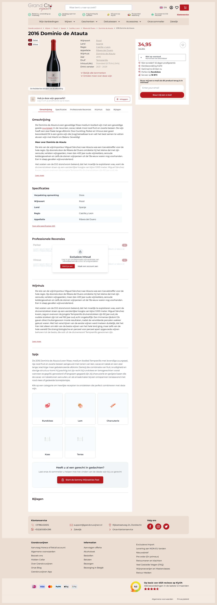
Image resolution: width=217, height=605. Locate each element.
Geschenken (88, 21)
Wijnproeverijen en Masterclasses (153, 569)
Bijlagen (117, 109)
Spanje (63, 28)
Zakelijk (174, 21)
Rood (55, 28)
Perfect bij (151, 72)
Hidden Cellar (38, 559)
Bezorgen (89, 563)
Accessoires (132, 21)
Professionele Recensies (80, 109)
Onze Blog (36, 568)
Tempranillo (102, 60)
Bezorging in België (93, 568)
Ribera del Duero (89, 28)
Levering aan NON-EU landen (151, 548)
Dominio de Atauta (106, 28)
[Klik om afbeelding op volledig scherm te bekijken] (53, 64)
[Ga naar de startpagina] (40, 7)
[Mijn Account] (171, 7)
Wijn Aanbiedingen (49, 21)
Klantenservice (183, 14)
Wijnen (68, 21)
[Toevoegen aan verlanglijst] (183, 45)
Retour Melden (143, 573)
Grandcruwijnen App (41, 572)
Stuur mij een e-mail (162, 95)
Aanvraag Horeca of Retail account (48, 547)
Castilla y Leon (74, 28)
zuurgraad (47, 128)
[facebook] (150, 527)
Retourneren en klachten (149, 560)
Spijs (108, 109)
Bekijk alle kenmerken (94, 73)
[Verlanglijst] (176, 7)
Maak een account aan (88, 266)
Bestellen (88, 555)
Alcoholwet (89, 551)
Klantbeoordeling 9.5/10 (151, 66)
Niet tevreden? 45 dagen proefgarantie (158, 63)
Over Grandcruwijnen (41, 563)
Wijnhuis (98, 109)
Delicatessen (110, 21)
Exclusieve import (145, 544)
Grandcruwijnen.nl (35, 28)
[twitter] (166, 527)
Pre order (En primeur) (147, 556)
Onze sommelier (156, 21)
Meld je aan (67, 266)
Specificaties (61, 109)
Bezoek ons (37, 555)
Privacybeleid (183, 599)
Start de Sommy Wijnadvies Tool (82, 480)
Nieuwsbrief (142, 552)
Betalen (88, 559)
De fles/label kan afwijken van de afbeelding (46, 89)
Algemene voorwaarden (43, 551)
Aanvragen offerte (93, 547)
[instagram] (158, 527)
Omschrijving (46, 109)
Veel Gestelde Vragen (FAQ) (150, 565)
